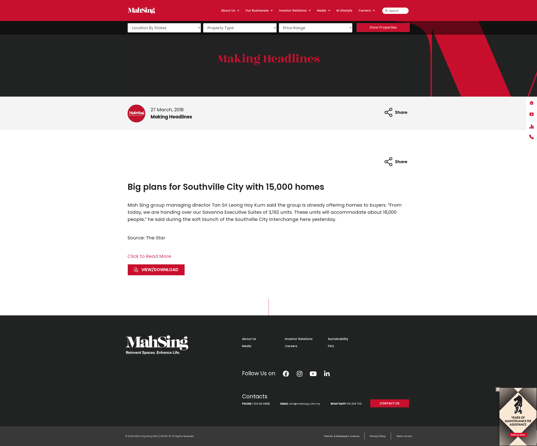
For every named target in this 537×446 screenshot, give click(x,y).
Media (246, 346)
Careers (291, 346)
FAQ (331, 346)
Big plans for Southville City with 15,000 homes (226, 187)
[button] (156, 269)
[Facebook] (286, 373)
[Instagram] (299, 373)
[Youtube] (313, 373)
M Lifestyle (344, 10)
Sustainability (338, 339)
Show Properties (383, 27)
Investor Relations (299, 339)
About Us (249, 339)
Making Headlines (268, 59)
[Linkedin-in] (327, 373)
